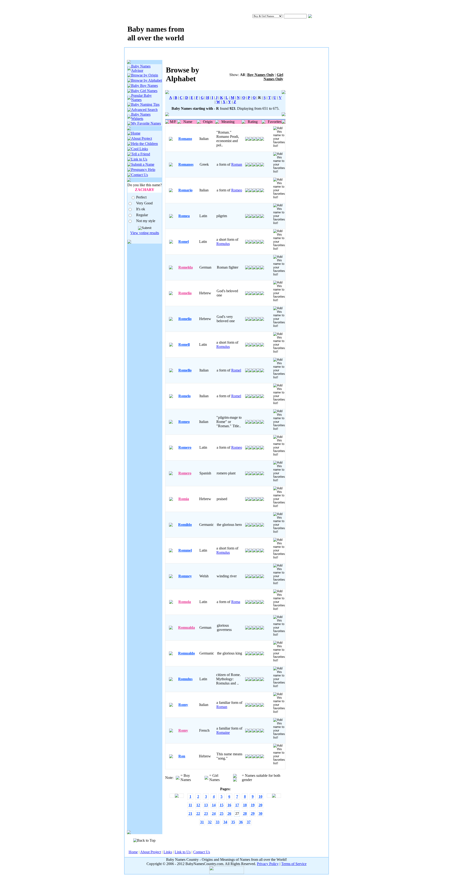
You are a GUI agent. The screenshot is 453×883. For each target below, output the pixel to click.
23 (206, 813)
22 (198, 813)
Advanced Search (144, 110)
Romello (185, 370)
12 (198, 805)
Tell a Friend (140, 154)
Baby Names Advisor (141, 68)
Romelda (185, 267)
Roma (235, 602)
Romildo (185, 525)
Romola (184, 602)
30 (260, 813)
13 (206, 805)
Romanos (185, 164)
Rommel (185, 550)
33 (217, 822)
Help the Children (144, 144)
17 (237, 805)
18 (245, 805)
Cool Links (139, 149)
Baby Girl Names (144, 91)
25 (221, 813)
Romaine (223, 733)
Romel (183, 242)
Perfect (141, 197)
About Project (141, 138)
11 (190, 805)
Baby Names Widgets (141, 116)
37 (249, 822)
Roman (236, 164)
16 (229, 805)
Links (168, 852)
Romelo (184, 396)
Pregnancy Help (143, 170)
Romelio (185, 319)
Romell (184, 344)
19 (253, 805)
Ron (181, 756)
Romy (183, 705)
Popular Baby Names (141, 97)
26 (229, 813)
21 (190, 813)
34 (225, 822)
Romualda (186, 627)
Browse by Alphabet (146, 80)
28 (245, 813)
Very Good (144, 203)
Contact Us (139, 175)
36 (241, 822)
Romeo (236, 190)
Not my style (145, 221)
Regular (142, 215)
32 (210, 822)
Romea (184, 216)
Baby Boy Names (144, 86)
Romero (184, 447)
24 (214, 813)
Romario (185, 190)
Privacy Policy (268, 864)
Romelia (185, 293)
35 (233, 822)
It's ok (140, 209)
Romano (185, 139)
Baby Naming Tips (145, 104)
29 (253, 813)
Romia (183, 499)
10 (260, 796)
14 (214, 805)
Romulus (223, 244)
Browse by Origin (144, 75)
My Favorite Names (146, 123)
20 (260, 805)
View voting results (144, 233)
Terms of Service (293, 864)
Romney (185, 576)
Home (135, 133)
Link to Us (139, 159)
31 (202, 822)
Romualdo (186, 653)
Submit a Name (142, 164)
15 (221, 805)
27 (237, 813)
